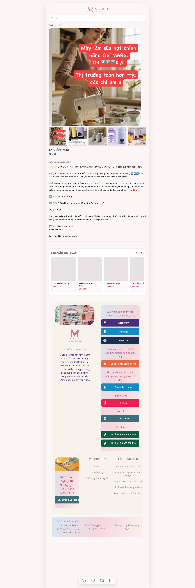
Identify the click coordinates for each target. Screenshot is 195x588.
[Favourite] (93, 580)
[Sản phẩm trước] (136, 253)
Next (96, 315)
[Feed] (111, 580)
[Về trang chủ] (97, 9)
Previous (52, 315)
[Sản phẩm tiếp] (141, 253)
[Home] (83, 580)
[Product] (102, 580)
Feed (51, 25)
